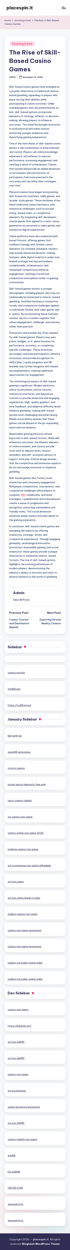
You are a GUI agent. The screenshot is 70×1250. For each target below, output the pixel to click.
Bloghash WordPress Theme (41, 1244)
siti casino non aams (20, 816)
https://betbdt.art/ (20, 1025)
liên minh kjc (15, 735)
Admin (18, 593)
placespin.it (19, 7)
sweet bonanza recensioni (24, 1107)
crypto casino (16, 768)
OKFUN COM (15, 1188)
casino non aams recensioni (24, 930)
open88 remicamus (19, 752)
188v (23, 494)
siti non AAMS (16, 1042)
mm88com (14, 689)
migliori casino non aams (23, 914)
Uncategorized (22, 43)
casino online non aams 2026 (25, 833)
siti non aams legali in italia (24, 898)
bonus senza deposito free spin (27, 784)
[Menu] (64, 8)
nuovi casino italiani (20, 800)
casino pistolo (16, 672)
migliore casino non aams (23, 849)
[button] (21, 599)
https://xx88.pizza (19, 705)
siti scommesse (17, 1090)
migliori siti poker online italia (25, 962)
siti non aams (16, 881)
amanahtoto (15, 1204)
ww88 (11, 1155)
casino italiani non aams (22, 1139)
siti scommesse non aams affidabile (29, 865)
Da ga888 (14, 1171)
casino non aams (18, 1009)
